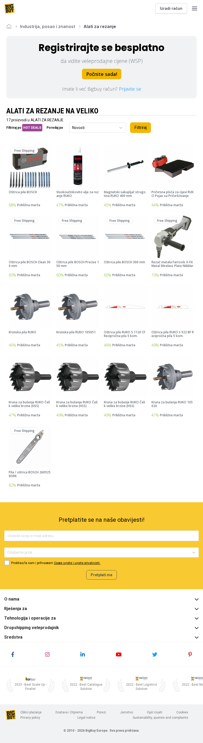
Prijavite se (130, 89)
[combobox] (72, 128)
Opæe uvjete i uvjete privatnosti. (77, 563)
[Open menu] (194, 8)
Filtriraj (140, 127)
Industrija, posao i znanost (47, 26)
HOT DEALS (32, 128)
